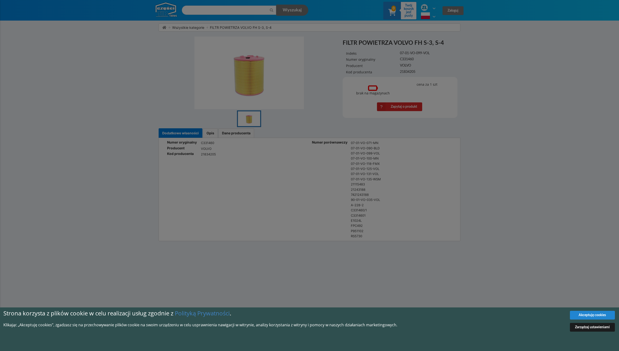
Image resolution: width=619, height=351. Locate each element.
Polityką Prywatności (202, 313)
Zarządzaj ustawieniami (592, 327)
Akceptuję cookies (592, 315)
